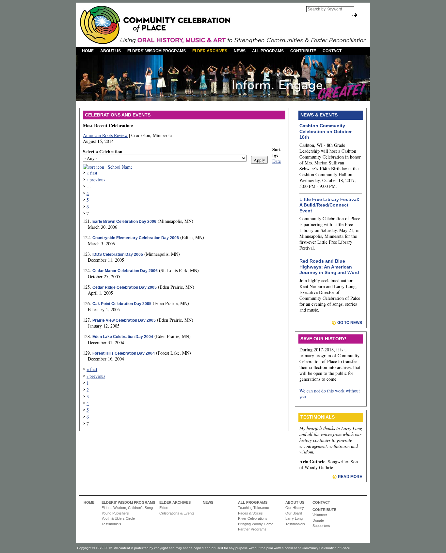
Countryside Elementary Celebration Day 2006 (135, 238)
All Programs (268, 51)
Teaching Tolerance (253, 508)
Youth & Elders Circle (118, 518)
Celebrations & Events (177, 513)
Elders (164, 508)
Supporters (321, 526)
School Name (120, 167)
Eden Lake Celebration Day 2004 (122, 336)
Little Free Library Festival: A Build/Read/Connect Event (329, 205)
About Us (110, 51)
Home (88, 51)
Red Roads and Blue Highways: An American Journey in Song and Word (329, 266)
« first (92, 173)
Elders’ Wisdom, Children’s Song (127, 508)
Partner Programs (252, 529)
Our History (294, 508)
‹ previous (96, 180)
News (240, 51)
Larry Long (294, 518)
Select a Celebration (102, 151)
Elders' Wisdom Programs (156, 51)
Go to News (349, 322)
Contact (332, 51)
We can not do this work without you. (329, 394)
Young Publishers (115, 513)
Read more (350, 476)
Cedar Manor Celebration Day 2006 (125, 271)
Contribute (303, 51)
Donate (318, 520)
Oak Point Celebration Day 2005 (121, 303)
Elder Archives (209, 51)
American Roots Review (105, 135)
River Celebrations (252, 518)
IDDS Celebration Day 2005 (117, 254)
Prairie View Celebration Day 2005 (124, 320)
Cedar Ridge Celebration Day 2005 (124, 287)
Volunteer (319, 515)
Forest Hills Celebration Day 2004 (123, 353)
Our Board (293, 513)
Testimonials (111, 524)
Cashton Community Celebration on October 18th (325, 131)
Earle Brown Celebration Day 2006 (124, 221)
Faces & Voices (250, 513)
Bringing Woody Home (255, 524)
